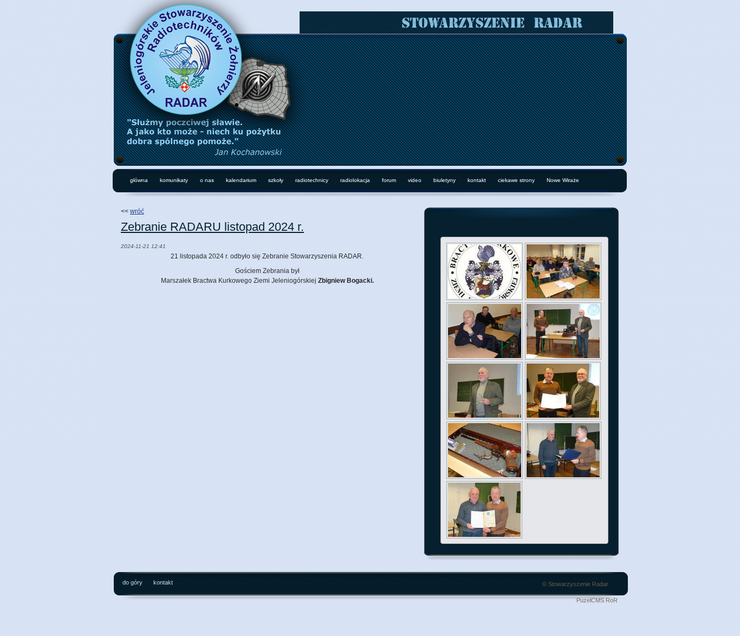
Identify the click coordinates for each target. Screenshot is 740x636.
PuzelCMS (590, 600)
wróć (137, 211)
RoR (612, 600)
